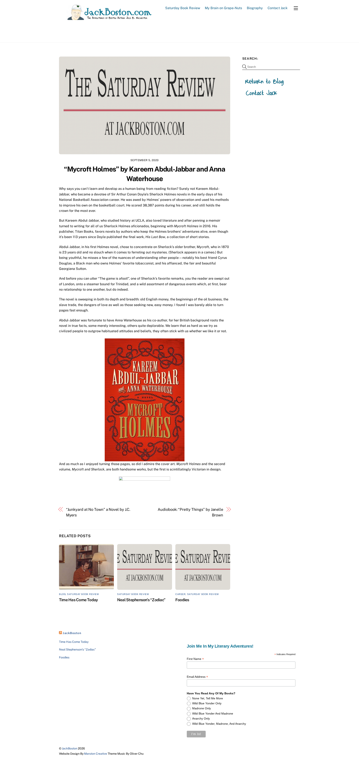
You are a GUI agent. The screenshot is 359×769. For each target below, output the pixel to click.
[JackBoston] (105, 18)
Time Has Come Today (78, 599)
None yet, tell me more (207, 698)
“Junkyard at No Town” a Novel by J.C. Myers (98, 512)
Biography (255, 8)
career (180, 594)
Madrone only (201, 708)
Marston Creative (95, 753)
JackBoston (72, 633)
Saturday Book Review (182, 8)
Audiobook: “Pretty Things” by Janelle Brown (190, 512)
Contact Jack (278, 8)
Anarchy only (201, 718)
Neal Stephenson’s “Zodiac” (141, 599)
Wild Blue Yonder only (206, 703)
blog (62, 594)
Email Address (197, 677)
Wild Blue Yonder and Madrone (212, 713)
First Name (195, 659)
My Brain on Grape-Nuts (223, 8)
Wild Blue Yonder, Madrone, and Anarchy (219, 723)
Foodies (182, 599)
